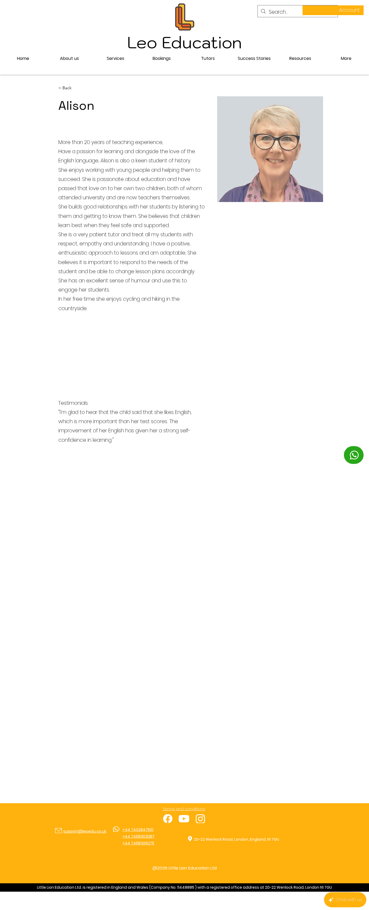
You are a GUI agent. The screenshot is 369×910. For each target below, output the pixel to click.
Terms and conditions (184, 809)
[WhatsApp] (354, 455)
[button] (115, 58)
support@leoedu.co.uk (84, 831)
